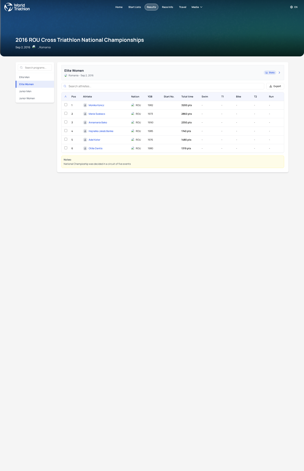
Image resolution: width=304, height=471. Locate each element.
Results (151, 7)
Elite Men (24, 77)
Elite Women (26, 84)
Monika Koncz (96, 105)
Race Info (167, 7)
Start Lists (134, 7)
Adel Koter (94, 139)
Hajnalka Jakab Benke (101, 131)
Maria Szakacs (97, 113)
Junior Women (27, 98)
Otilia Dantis (95, 148)
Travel (182, 7)
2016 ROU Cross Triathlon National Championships (79, 39)
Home (118, 7)
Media (195, 7)
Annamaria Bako (98, 122)
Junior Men (25, 91)
